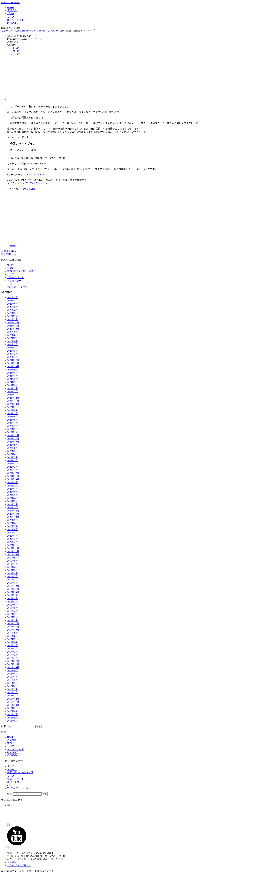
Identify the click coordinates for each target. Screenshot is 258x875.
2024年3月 (12, 388)
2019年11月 (13, 551)
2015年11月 (13, 702)
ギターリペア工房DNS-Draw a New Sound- (23, 30)
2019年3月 (12, 576)
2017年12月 (13, 623)
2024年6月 (12, 379)
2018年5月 (12, 608)
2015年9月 (12, 708)
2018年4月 (12, 611)
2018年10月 (13, 592)
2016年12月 (13, 661)
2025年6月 (12, 341)
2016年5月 (12, 683)
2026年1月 (12, 319)
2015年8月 (12, 711)
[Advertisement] (132, 79)
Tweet (13, 245)
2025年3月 (12, 350)
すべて (16, 51)
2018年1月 (12, 620)
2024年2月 (12, 391)
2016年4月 (12, 686)
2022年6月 (12, 454)
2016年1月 (12, 695)
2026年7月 (12, 300)
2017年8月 (12, 636)
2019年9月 (12, 557)
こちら (59, 859)
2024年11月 (13, 363)
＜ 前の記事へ (8, 251)
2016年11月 (13, 664)
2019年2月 (12, 579)
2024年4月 (12, 385)
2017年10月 (13, 630)
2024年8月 (12, 372)
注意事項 (12, 862)
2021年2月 (12, 504)
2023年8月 (12, 410)
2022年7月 (12, 451)
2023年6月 (12, 416)
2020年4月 (12, 535)
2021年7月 (12, 488)
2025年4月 (12, 347)
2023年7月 (12, 413)
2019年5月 (12, 570)
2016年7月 (12, 677)
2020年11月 (13, 514)
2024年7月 (12, 376)
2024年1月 (12, 394)
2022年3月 (12, 463)
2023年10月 (13, 404)
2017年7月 (12, 639)
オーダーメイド (15, 20)
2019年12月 (13, 548)
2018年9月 (12, 595)
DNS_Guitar (29, 189)
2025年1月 (12, 357)
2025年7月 (12, 338)
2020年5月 (12, 532)
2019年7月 (12, 564)
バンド (10, 283)
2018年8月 (12, 598)
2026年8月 (12, 297)
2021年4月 (12, 498)
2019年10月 (13, 554)
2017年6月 (12, 642)
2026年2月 (12, 316)
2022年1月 (12, 470)
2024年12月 (13, 360)
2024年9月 (12, 369)
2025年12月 (13, 322)
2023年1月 (12, 432)
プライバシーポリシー (19, 865)
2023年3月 (12, 426)
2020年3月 (12, 539)
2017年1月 (12, 658)
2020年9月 (12, 520)
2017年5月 (12, 645)
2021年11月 (13, 476)
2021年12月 (13, 473)
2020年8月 (12, 523)
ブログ (10, 13)
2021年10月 (13, 479)
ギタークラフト (15, 277)
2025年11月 (13, 325)
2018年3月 (12, 614)
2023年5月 (12, 419)
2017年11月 (13, 626)
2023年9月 (12, 407)
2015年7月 (12, 714)
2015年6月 (12, 717)
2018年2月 (12, 617)
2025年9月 (12, 332)
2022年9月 (12, 445)
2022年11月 (13, 438)
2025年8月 (12, 335)
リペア (10, 16)
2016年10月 (13, 667)
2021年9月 (12, 482)
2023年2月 (12, 429)
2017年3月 (12, 651)
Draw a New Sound (10, 2)
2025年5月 (12, 344)
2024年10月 (13, 366)
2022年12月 (13, 435)
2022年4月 (12, 460)
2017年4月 (12, 648)
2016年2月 (12, 692)
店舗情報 (12, 10)
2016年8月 (12, 673)
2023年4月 (12, 423)
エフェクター (14, 280)
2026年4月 (12, 310)
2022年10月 (13, 441)
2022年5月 (12, 457)
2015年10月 (13, 705)
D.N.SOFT (12, 22)
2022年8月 (12, 448)
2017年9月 (12, 633)
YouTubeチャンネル (36, 183)
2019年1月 (12, 582)
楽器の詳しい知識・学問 (20, 271)
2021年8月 (12, 485)
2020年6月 (12, 529)
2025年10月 (13, 329)
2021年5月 (12, 495)
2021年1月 (12, 507)
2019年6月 (12, 567)
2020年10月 (13, 517)
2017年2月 (12, 655)
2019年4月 (12, 573)
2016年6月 (12, 680)
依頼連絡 (12, 755)
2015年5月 (12, 720)
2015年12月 (13, 698)
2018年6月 (12, 604)
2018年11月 (13, 589)
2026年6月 (12, 303)
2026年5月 (12, 307)
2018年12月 (13, 586)
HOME (10, 7)
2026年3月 (12, 313)
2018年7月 (12, 601)
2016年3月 (12, 689)
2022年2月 (12, 466)
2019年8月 (12, 561)
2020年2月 (12, 542)
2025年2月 (12, 354)
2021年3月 (12, 501)
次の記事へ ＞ (8, 254)
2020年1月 (12, 545)
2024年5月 (12, 382)
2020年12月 (13, 510)
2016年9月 (12, 670)
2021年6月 (12, 492)
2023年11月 (13, 401)
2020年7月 (12, 526)
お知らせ (53, 30)
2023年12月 (13, 398)
